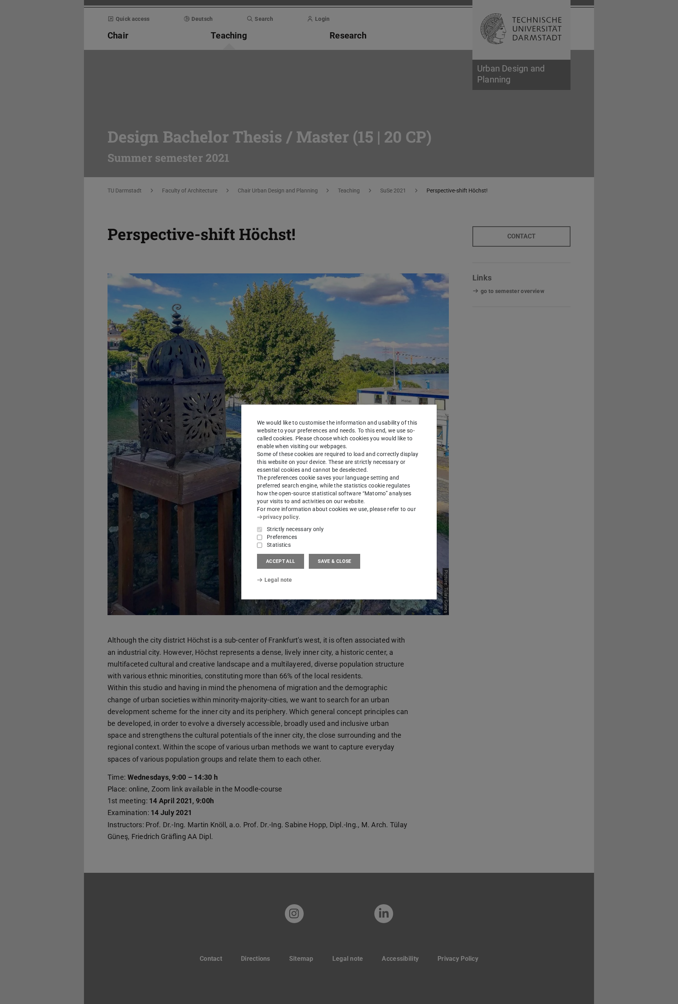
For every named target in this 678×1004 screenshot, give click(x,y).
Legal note (278, 580)
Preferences (282, 537)
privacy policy (281, 517)
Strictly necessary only (295, 529)
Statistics (279, 545)
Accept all (280, 561)
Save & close (334, 561)
